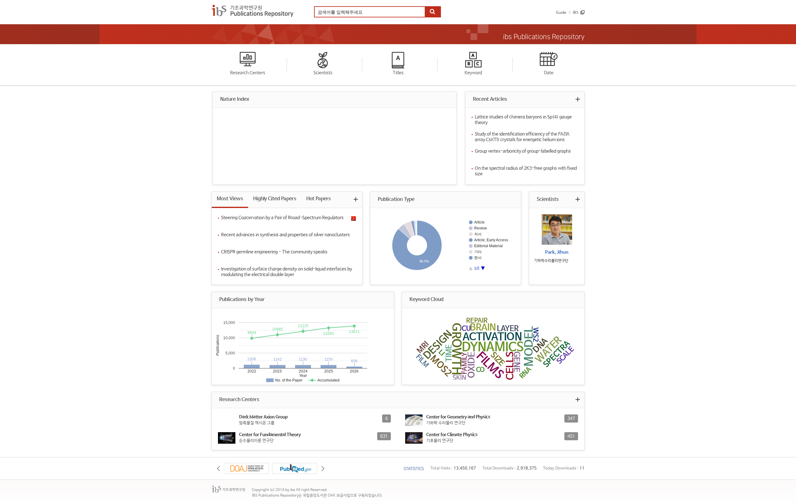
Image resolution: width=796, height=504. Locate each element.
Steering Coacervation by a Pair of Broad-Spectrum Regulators (282, 217)
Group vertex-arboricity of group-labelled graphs (523, 151)
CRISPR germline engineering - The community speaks (274, 251)
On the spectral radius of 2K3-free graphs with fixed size (526, 171)
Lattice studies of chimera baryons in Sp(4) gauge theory (523, 119)
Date (548, 72)
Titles (398, 72)
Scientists (322, 72)
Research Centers (247, 72)
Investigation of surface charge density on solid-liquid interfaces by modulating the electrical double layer (286, 271)
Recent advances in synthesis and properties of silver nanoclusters (285, 234)
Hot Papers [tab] (318, 199)
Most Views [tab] (230, 199)
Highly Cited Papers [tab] (274, 199)
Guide (561, 13)
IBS (575, 13)
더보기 (577, 99)
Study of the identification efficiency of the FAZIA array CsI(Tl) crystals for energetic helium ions (522, 137)
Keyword (473, 72)
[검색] (432, 12)
